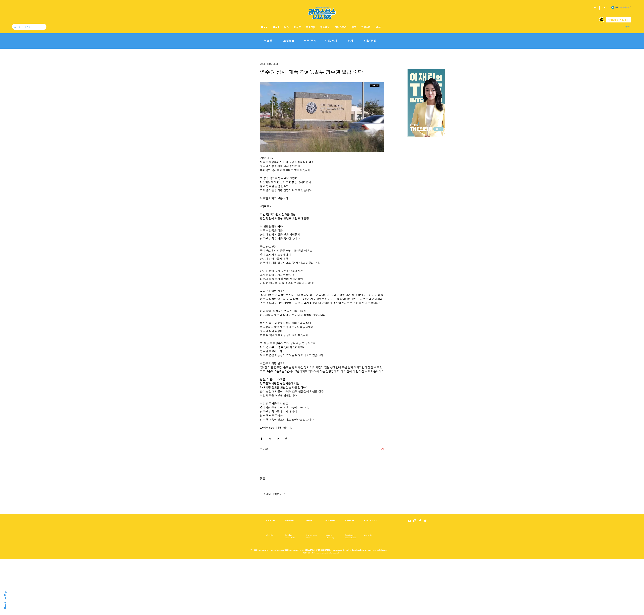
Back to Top (5, 600)
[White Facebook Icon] (420, 521)
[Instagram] (415, 521)
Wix (348, 613)
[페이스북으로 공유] (261, 438)
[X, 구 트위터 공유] (269, 438)
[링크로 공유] (286, 438)
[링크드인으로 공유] (278, 438)
